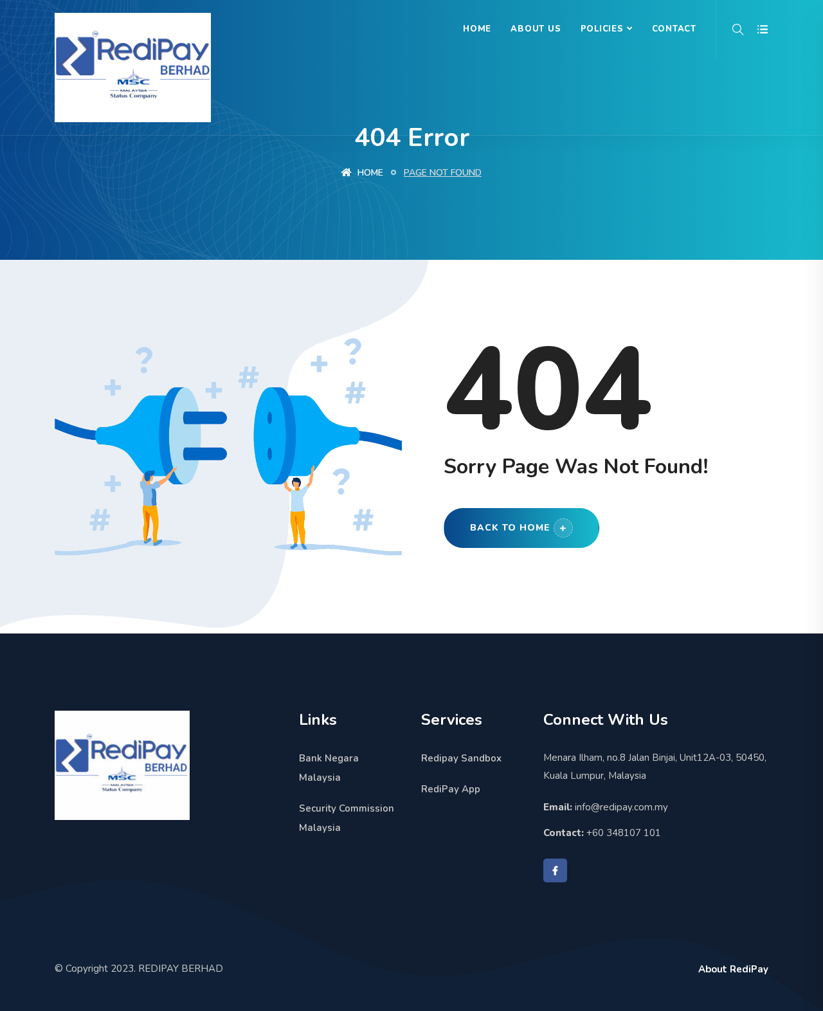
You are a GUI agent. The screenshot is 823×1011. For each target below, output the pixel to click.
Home (477, 29)
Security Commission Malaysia (346, 818)
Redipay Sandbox (461, 758)
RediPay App (450, 789)
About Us (536, 29)
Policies (602, 29)
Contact (674, 29)
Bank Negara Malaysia (329, 768)
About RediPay (733, 969)
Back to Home (510, 528)
